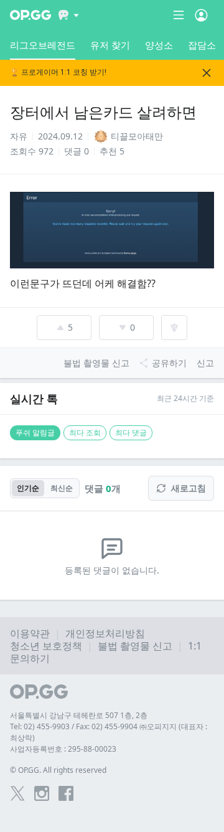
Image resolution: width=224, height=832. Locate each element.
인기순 (28, 488)
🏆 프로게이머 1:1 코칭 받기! (58, 73)
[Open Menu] (201, 14)
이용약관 (30, 633)
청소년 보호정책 (46, 646)
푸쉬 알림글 (35, 432)
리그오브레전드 (42, 45)
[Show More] (69, 14)
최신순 (61, 488)
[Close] (206, 72)
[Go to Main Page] (30, 15)
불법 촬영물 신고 (135, 646)
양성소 (159, 45)
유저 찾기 (110, 45)
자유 (18, 136)
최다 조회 (85, 432)
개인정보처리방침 (105, 633)
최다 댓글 (131, 432)
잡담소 (202, 45)
